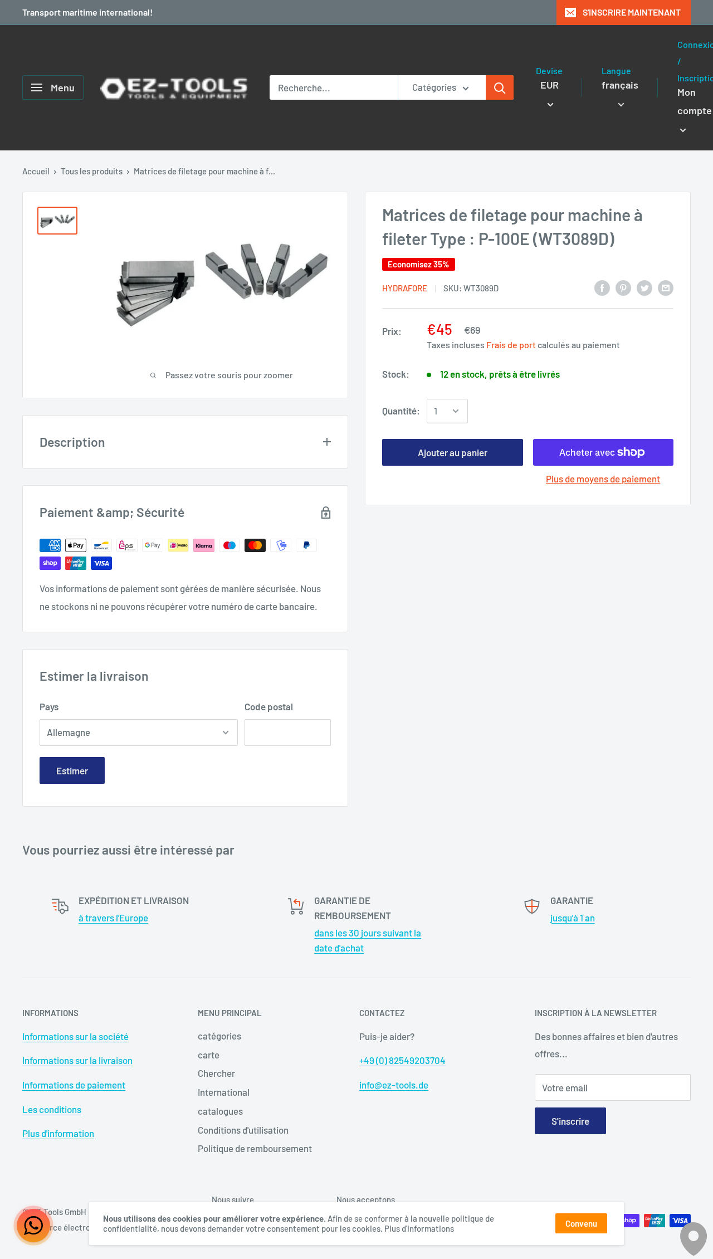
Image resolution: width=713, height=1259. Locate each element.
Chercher (216, 1073)
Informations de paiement (73, 1084)
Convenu (581, 1223)
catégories (219, 1035)
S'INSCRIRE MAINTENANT (632, 12)
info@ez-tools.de (393, 1084)
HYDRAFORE (404, 288)
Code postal (269, 706)
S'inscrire (570, 1120)
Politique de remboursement (255, 1148)
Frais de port (511, 344)
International (224, 1091)
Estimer (72, 770)
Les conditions (51, 1109)
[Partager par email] (665, 287)
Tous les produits (92, 171)
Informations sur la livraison (77, 1060)
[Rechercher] (500, 87)
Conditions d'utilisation (243, 1129)
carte (208, 1054)
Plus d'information (58, 1133)
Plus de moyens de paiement (603, 478)
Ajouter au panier (452, 452)
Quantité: (401, 410)
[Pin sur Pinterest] (623, 287)
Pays (49, 706)
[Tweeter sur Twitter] (644, 287)
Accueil (36, 171)
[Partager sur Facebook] (602, 287)
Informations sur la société (75, 1036)
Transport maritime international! (87, 12)
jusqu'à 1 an (572, 917)
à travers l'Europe (113, 917)
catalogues (220, 1110)
